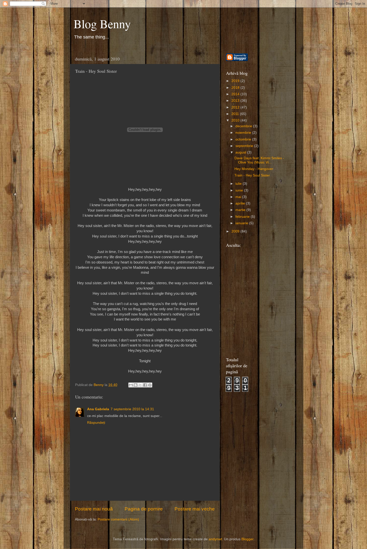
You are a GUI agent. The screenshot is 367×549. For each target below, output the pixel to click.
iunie (239, 190)
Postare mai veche (195, 509)
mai (238, 197)
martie (240, 210)
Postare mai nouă (94, 509)
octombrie (243, 139)
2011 (235, 114)
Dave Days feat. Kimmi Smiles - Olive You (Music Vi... (259, 160)
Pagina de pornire (144, 509)
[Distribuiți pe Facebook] (145, 385)
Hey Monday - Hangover (253, 169)
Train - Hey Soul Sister (252, 175)
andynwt (215, 539)
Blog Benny (102, 24)
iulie (239, 184)
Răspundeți (96, 422)
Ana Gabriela (98, 409)
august (241, 152)
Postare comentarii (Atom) (118, 519)
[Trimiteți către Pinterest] (149, 385)
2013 (235, 100)
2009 (235, 231)
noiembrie (243, 132)
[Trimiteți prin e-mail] (130, 385)
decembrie (244, 126)
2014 (235, 94)
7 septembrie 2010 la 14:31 (132, 409)
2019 (235, 81)
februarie (243, 216)
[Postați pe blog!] (135, 385)
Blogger (247, 539)
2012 (235, 107)
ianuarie (242, 223)
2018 (235, 88)
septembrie (244, 146)
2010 (235, 120)
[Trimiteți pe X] (140, 385)
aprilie (240, 203)
